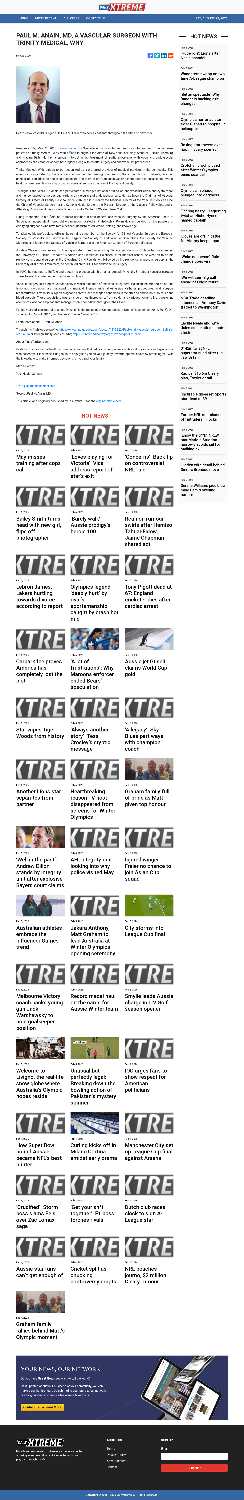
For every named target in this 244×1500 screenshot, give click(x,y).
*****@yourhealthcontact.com (35, 386)
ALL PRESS (71, 18)
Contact (112, 1467)
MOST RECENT (46, 18)
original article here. (109, 401)
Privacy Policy (116, 1455)
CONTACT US (96, 18)
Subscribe (194, 1468)
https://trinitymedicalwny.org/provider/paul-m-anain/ (108, 334)
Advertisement (116, 1461)
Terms (111, 1449)
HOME (24, 18)
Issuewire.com (68, 148)
